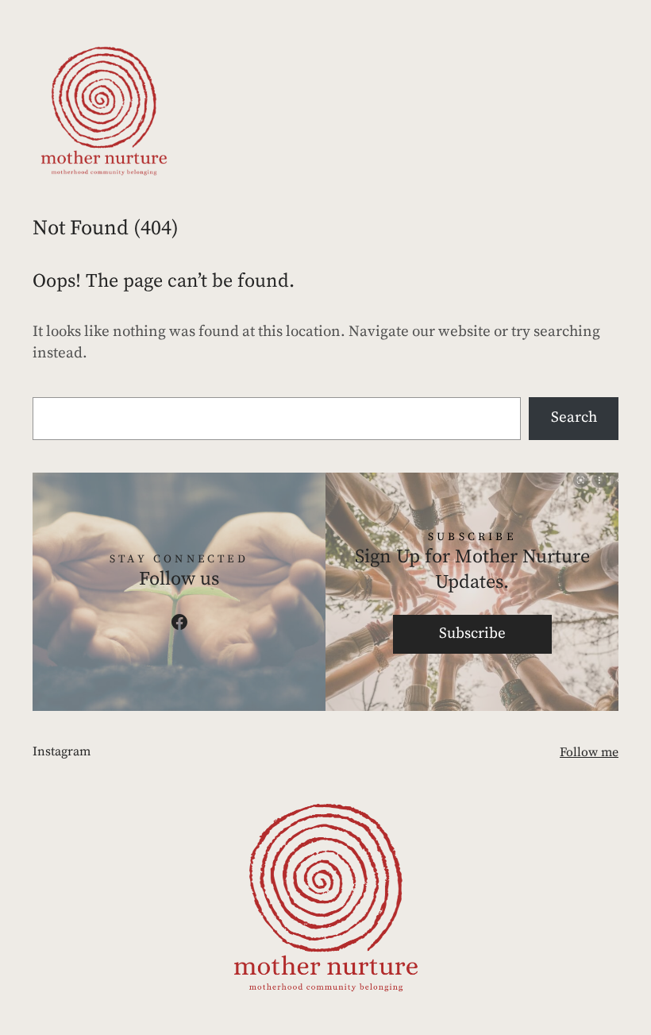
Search (574, 417)
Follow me (589, 752)
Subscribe (472, 633)
